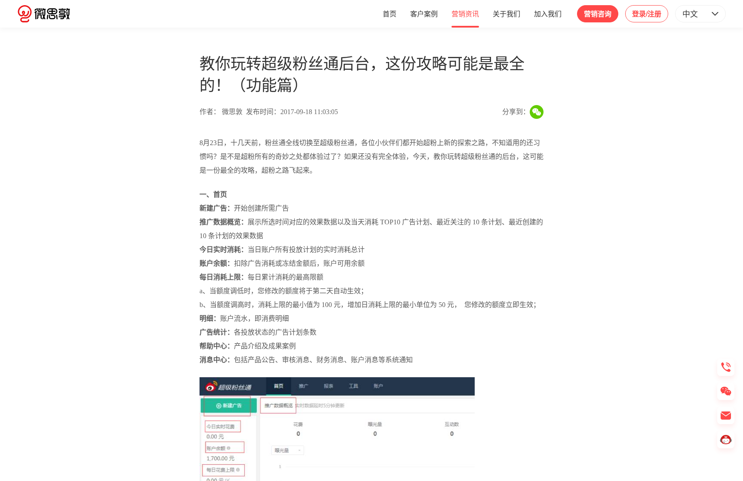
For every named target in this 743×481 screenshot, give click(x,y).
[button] (700, 13)
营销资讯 (465, 14)
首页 (389, 14)
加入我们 (548, 14)
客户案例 (424, 14)
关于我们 (506, 14)
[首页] (44, 13)
